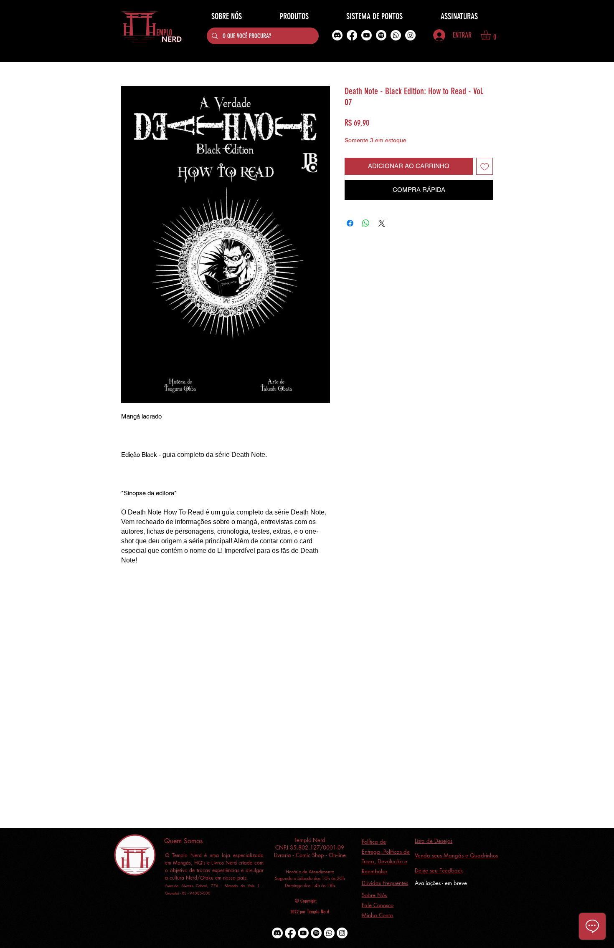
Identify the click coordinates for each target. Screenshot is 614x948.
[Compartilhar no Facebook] (350, 223)
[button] (491, 35)
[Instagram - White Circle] (410, 35)
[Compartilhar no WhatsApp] (366, 223)
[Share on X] (382, 223)
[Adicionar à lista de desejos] (484, 166)
